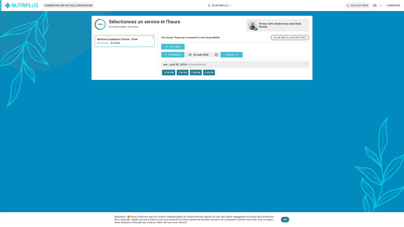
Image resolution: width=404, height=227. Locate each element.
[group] (219, 5)
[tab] (235, 68)
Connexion (393, 5)
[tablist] (235, 68)
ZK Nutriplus (220, 5)
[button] (168, 72)
